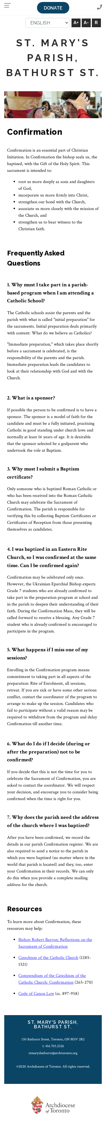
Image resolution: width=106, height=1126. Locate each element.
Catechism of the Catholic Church (48, 958)
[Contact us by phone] (99, 7)
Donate (53, 8)
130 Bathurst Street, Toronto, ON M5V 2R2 (53, 1039)
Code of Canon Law (36, 994)
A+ (76, 22)
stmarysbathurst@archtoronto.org (53, 1053)
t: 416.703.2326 (53, 1046)
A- (86, 22)
